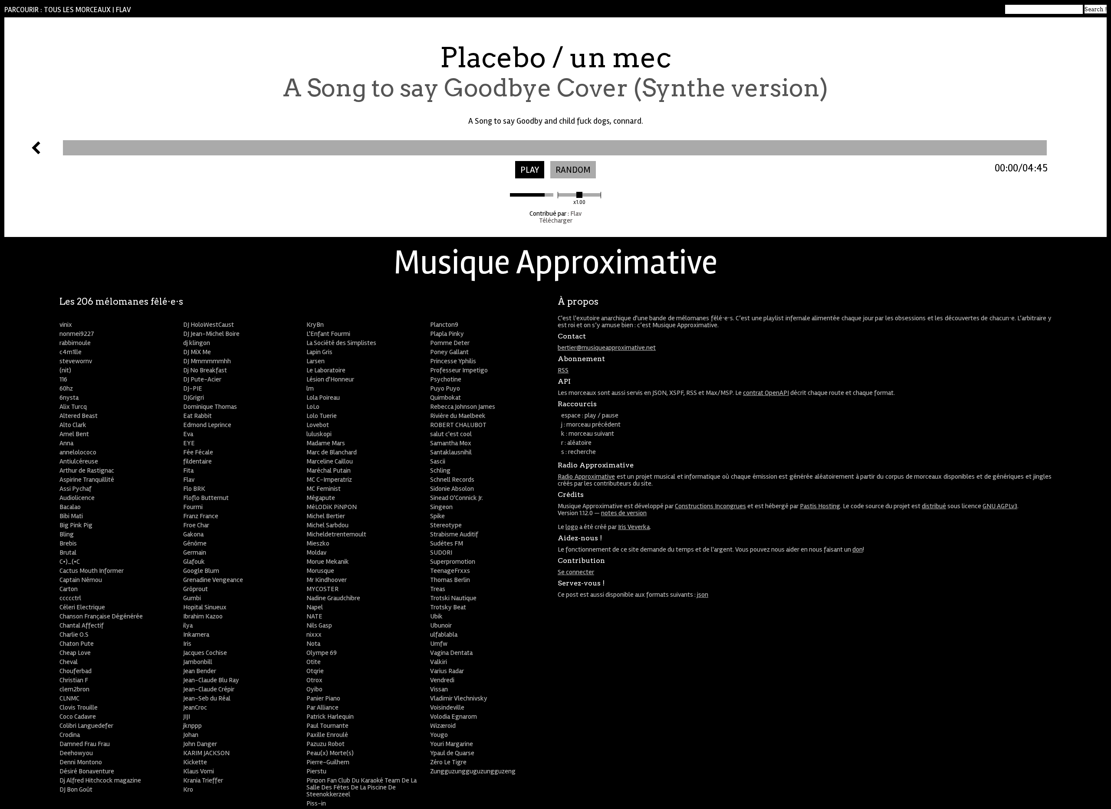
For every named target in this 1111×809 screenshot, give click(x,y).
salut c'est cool (451, 434)
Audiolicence (77, 497)
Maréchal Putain (328, 470)
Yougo (439, 734)
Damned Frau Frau (84, 744)
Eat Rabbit (197, 415)
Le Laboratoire (325, 370)
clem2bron (74, 689)
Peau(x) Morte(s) (330, 753)
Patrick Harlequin (330, 716)
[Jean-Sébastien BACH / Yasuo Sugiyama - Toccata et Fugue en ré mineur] (36, 152)
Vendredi (442, 680)
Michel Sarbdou (327, 525)
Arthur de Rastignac (86, 470)
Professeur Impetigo (459, 370)
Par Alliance (322, 707)
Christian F (73, 680)
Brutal (67, 552)
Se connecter (576, 572)
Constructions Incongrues (710, 506)
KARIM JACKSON (206, 753)
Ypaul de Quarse (452, 753)
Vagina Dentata (451, 652)
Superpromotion (452, 561)
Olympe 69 (321, 652)
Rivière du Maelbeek (458, 415)
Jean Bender (199, 671)
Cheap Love (75, 652)
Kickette (195, 762)
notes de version (624, 513)
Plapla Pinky (447, 333)
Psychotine (445, 379)
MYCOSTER (322, 589)
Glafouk (194, 561)
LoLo (312, 406)
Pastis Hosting (820, 506)
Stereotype (446, 525)
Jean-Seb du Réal (206, 698)
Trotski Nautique (453, 598)
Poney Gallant (449, 352)
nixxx (314, 634)
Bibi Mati (71, 516)
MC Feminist (323, 488)
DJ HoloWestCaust (208, 324)
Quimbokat (445, 397)
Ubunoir (441, 625)
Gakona (193, 534)
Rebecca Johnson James (462, 406)
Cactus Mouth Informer (91, 570)
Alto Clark (72, 425)
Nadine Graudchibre (333, 598)
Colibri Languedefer (86, 725)
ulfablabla (443, 634)
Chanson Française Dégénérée (101, 616)
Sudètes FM (446, 543)
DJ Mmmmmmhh (207, 361)
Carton (68, 589)
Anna (66, 443)
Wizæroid (443, 725)
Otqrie (315, 671)
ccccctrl (70, 598)
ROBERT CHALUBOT (458, 425)
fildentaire (197, 461)
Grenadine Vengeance (213, 580)
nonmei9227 (76, 333)
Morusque (320, 570)
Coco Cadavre (77, 716)
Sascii (437, 461)
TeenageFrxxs (450, 570)
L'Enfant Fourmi (328, 333)
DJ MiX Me (197, 352)
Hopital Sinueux (205, 607)
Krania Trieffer (203, 780)
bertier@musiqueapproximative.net (607, 347)
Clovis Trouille (78, 707)
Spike (437, 516)
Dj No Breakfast (205, 370)
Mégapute (320, 497)
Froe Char (196, 525)
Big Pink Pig (75, 525)
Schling (440, 470)
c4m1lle (70, 352)
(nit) (65, 370)
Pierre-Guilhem (327, 762)
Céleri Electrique (82, 607)
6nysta (69, 397)
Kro (188, 789)
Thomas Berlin (450, 580)
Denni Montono (80, 762)
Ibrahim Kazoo (203, 616)
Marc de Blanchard (331, 452)
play (529, 169)
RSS (563, 370)
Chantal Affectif (81, 625)
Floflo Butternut (206, 497)
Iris (187, 643)
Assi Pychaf (75, 488)
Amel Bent (74, 434)
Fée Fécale (198, 452)
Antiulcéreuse (78, 461)
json (702, 594)
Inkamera (196, 634)
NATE (314, 616)
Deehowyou (76, 753)
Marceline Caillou (329, 461)
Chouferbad (75, 671)
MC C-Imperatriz (329, 479)
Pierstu (316, 771)
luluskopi (319, 434)
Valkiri (438, 662)
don (857, 549)
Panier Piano (323, 698)
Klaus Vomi (198, 771)
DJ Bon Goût (75, 789)
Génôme (195, 543)
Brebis (68, 543)
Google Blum (201, 570)
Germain (194, 552)
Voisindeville (447, 707)
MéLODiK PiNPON (331, 507)
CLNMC (69, 698)
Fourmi (193, 507)
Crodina (69, 734)
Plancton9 (444, 324)
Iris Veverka (634, 527)
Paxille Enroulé (327, 734)
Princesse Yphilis (453, 361)
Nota (313, 643)
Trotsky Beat (448, 607)
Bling (66, 534)
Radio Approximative (586, 476)
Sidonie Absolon (452, 488)
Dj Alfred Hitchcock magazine (100, 780)
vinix (65, 324)
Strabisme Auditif (454, 534)
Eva (188, 434)
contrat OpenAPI (766, 392)
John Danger (200, 744)
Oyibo (314, 689)
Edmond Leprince (207, 425)
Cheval (68, 662)
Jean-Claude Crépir (208, 689)
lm (310, 388)
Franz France (200, 516)
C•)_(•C (69, 561)
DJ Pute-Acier (202, 379)
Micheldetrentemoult (336, 534)
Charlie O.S (74, 634)
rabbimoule (75, 343)
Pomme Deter (450, 343)
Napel (314, 607)
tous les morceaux (77, 9)
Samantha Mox (450, 443)
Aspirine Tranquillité (86, 479)
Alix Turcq (73, 406)
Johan (190, 734)
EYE (189, 443)
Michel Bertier (325, 516)
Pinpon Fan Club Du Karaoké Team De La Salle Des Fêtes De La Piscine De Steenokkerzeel (361, 787)
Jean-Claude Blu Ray (211, 680)
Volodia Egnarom (453, 716)
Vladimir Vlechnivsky (458, 698)
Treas (437, 589)
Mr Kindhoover (326, 580)
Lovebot (317, 425)
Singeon (441, 507)
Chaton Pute (76, 643)
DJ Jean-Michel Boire (211, 333)
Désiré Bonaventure (86, 771)
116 (63, 379)
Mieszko (317, 543)
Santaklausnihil (451, 452)
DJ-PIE (192, 388)
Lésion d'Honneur (330, 379)
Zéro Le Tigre (448, 762)
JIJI (186, 716)
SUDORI (441, 552)
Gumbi (192, 598)
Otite (313, 662)
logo (571, 527)
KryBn (315, 324)
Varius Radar (447, 671)
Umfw (438, 643)
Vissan (439, 689)
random (573, 169)
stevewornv (75, 361)
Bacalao (70, 507)
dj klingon (196, 343)
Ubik (436, 616)
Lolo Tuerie (321, 415)
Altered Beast (78, 415)
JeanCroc (195, 707)
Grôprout (195, 589)
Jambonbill (197, 662)
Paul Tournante (327, 725)
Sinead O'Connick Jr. (456, 497)
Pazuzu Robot (325, 744)
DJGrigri (193, 397)
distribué (934, 506)
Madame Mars (325, 443)
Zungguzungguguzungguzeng (473, 771)
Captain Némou (80, 580)
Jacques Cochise (205, 652)
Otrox (314, 680)
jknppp (192, 725)
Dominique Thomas (210, 406)
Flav (123, 9)
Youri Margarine (451, 744)
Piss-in (316, 803)
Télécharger (555, 220)
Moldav (316, 552)
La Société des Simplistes (341, 343)
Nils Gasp (319, 625)
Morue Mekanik (327, 561)
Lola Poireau (323, 397)
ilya (188, 625)
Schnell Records (452, 479)
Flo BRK (194, 488)
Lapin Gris (319, 352)
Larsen (315, 361)
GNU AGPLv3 (1000, 506)
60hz (66, 388)
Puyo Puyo (445, 388)
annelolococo (77, 452)
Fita (188, 470)
